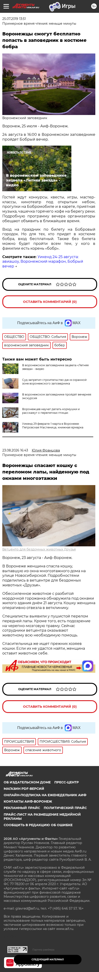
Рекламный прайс (22, 808)
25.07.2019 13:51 (14, 19)
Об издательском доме (27, 782)
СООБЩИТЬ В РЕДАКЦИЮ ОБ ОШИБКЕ (38, 825)
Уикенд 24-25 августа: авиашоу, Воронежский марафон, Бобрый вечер (42, 262)
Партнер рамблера (43, 949)
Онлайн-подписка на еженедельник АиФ (45, 795)
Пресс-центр (66, 782)
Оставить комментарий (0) (50, 302)
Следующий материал (48, 959)
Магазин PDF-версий (24, 789)
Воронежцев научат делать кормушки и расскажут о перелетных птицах (51, 410)
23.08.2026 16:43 (15, 450)
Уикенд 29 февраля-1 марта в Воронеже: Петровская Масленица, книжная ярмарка (52, 425)
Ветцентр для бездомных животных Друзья (39, 549)
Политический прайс (65, 808)
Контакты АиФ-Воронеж (28, 801)
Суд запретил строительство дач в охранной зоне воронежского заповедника (54, 381)
